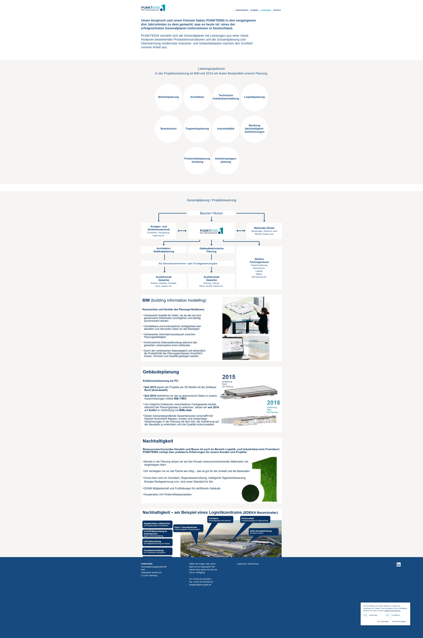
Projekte (254, 10)
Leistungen (266, 10)
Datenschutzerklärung (392, 610)
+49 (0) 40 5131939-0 (201, 579)
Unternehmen (242, 10)
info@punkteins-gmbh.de (200, 585)
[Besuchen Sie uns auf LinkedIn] (399, 564)
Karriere (277, 10)
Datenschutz (253, 564)
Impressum (242, 564)
